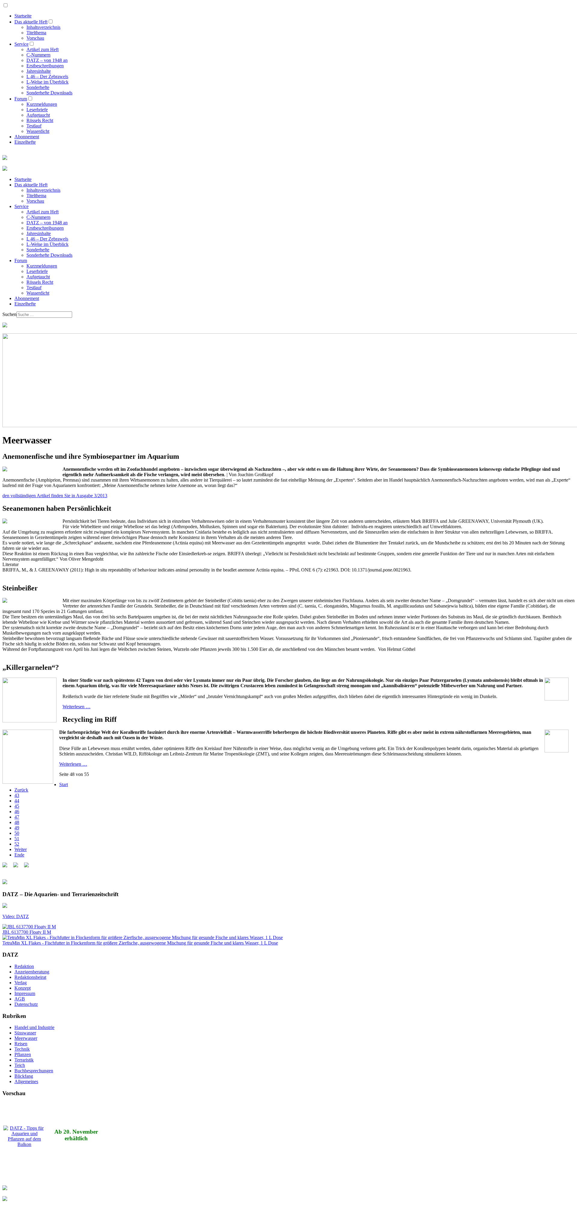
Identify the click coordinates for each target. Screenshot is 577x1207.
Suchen (9, 314)
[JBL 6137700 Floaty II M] (29, 926)
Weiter (20, 849)
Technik (22, 1049)
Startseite (23, 15)
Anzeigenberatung (31, 971)
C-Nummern (38, 54)
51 (16, 838)
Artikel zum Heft (42, 49)
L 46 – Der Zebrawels (47, 76)
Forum (20, 98)
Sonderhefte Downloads (49, 92)
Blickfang (23, 1076)
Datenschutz (26, 1004)
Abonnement (26, 136)
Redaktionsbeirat (30, 977)
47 (16, 816)
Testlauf (33, 125)
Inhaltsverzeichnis (43, 27)
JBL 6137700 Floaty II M (26, 932)
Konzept (22, 988)
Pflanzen (22, 1054)
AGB (19, 998)
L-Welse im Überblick (47, 81)
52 (16, 844)
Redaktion (24, 966)
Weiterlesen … (76, 706)
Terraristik (24, 1059)
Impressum (24, 993)
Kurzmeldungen (41, 104)
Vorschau (35, 38)
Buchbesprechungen (33, 1070)
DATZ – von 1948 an (47, 60)
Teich (19, 1065)
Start (63, 784)
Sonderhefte (37, 87)
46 (16, 811)
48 (16, 822)
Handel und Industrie (34, 1027)
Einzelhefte (25, 142)
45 (16, 806)
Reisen (20, 1043)
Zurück (21, 789)
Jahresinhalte (38, 71)
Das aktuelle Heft (30, 21)
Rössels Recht (39, 120)
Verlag (20, 982)
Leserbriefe (37, 109)
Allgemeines (26, 1081)
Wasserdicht (37, 131)
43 (16, 795)
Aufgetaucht (38, 115)
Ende (19, 854)
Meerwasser (25, 1038)
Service (21, 44)
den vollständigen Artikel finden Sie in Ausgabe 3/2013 (54, 495)
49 (16, 827)
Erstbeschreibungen (45, 65)
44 (16, 800)
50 (16, 833)
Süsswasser (25, 1032)
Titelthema (36, 32)
